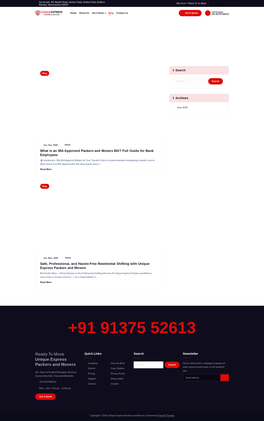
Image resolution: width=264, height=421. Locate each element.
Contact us (122, 13)
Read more (46, 169)
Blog (111, 13)
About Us (84, 13)
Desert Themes (166, 415)
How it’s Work (118, 363)
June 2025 (182, 107)
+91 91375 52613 (220, 14)
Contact (115, 384)
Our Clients (98, 13)
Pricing (91, 373)
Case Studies (117, 368)
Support (92, 379)
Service (91, 368)
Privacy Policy (118, 373)
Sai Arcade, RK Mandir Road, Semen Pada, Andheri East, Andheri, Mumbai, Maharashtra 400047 (72, 3)
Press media (117, 379)
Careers (92, 384)
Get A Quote (191, 13)
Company (92, 363)
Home (73, 13)
